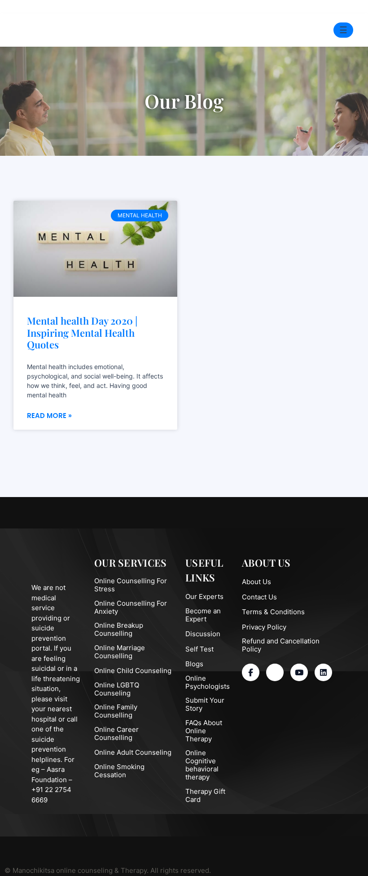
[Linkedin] (323, 672)
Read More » (49, 415)
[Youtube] (299, 672)
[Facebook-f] (250, 672)
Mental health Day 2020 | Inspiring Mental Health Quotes (82, 332)
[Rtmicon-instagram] (275, 672)
